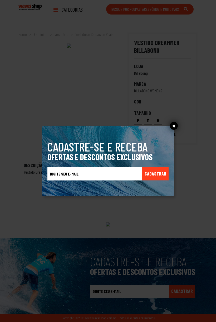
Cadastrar (155, 174)
